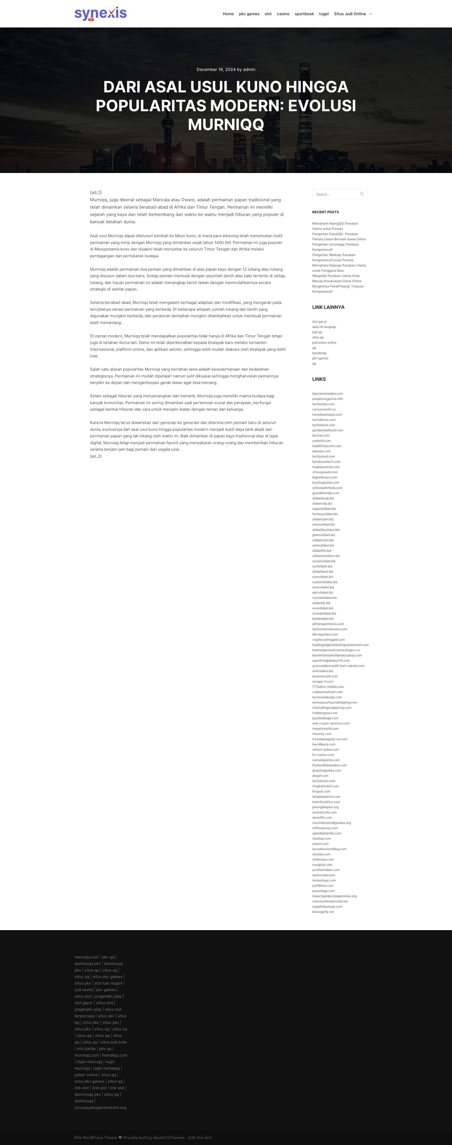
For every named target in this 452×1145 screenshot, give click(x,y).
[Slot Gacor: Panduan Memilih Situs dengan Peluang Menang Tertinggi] (100, 13)
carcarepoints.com (326, 760)
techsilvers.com (323, 781)
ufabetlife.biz (321, 550)
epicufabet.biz (322, 592)
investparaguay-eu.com (329, 739)
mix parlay (86, 1048)
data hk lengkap (324, 327)
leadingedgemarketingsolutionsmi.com (340, 645)
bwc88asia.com (323, 744)
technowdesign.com (327, 697)
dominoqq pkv (88, 963)
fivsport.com (321, 791)
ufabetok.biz (321, 603)
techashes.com (323, 404)
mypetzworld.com (325, 728)
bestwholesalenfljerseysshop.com (337, 655)
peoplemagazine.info (327, 399)
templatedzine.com (326, 796)
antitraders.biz (322, 671)
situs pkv (83, 983)
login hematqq (106, 1068)
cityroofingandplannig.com (331, 708)
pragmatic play (108, 996)
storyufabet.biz (323, 587)
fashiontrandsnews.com (329, 629)
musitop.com (321, 838)
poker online (86, 1074)
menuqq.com (87, 956)
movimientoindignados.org (331, 823)
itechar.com (320, 435)
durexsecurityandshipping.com (334, 702)
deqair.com (320, 776)
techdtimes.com (324, 420)
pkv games (320, 358)
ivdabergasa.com (324, 713)
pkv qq (108, 956)
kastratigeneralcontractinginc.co (336, 650)
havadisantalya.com (327, 414)
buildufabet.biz (323, 619)
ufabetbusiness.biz (326, 530)
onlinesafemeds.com (327, 488)
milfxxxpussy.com (325, 828)
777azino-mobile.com (328, 687)
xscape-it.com (322, 681)
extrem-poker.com (325, 749)
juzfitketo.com (322, 885)
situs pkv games (107, 976)
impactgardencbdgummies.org (334, 896)
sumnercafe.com (324, 812)
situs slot (83, 996)
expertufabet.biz (324, 509)
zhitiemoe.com (323, 859)
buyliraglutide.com (325, 482)
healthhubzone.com (326, 446)
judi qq (317, 332)
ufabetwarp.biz (323, 498)
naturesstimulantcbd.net (330, 901)
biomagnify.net (323, 912)
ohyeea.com (321, 854)
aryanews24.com (325, 676)
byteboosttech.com (326, 461)
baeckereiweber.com (327, 393)
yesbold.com (321, 441)
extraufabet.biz (323, 545)
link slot (82, 1087)
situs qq (318, 337)
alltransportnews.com (328, 624)
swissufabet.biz (323, 524)
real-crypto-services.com (331, 723)
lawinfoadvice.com (326, 802)
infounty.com (321, 734)
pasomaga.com (323, 891)
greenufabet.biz (323, 535)
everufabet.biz (323, 608)
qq (314, 348)
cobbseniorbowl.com (327, 692)
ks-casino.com (323, 755)
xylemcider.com (323, 875)
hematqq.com (114, 1055)
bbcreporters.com (325, 634)
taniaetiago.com (324, 880)
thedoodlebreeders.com (329, 765)
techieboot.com (323, 425)
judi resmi (84, 989)
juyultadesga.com (325, 718)
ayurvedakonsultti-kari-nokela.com (338, 666)
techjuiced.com (323, 456)
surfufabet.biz (322, 566)
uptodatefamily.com (326, 833)
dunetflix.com (322, 817)
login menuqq (89, 1061)
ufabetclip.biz (322, 503)
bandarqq (319, 353)
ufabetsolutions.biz (326, 556)
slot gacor (319, 321)
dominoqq (84, 1100)
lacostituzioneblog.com (329, 849)
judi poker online (324, 342)
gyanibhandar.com (325, 493)
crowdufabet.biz (324, 613)
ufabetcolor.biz (323, 540)
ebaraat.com (321, 451)
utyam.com (320, 844)
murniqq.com (87, 1055)
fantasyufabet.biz (325, 514)
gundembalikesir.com (327, 430)
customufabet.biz (325, 582)
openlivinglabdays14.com (331, 660)
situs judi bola (113, 1042)
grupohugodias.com (326, 770)
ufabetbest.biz (322, 571)
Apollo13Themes (169, 1137)
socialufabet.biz (324, 561)
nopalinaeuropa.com (327, 906)
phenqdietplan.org (325, 807)
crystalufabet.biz (324, 598)
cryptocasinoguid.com (328, 639)
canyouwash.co (324, 409)
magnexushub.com (326, 467)
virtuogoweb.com (325, 472)
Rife (78, 1137)
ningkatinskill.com (325, 786)
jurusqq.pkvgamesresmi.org (100, 1107)
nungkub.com (322, 865)
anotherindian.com (326, 870)
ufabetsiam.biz (323, 519)
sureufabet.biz (322, 577)
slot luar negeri (108, 983)
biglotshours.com (324, 477)
